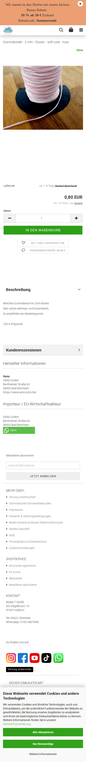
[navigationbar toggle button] (81, 30)
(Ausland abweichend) (66, 186)
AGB (12, 535)
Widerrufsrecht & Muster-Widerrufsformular (36, 522)
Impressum (16, 509)
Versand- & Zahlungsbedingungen (30, 516)
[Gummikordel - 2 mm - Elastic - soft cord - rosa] (43, 97)
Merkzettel (15, 578)
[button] (10, 218)
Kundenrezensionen (23, 350)
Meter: (7, 210)
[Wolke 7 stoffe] (6, 30)
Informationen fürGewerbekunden (30, 503)
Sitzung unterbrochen (22, 497)
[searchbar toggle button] (61, 30)
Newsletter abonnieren (23, 584)
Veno (79, 50)
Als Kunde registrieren (22, 565)
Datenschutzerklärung (17, 724)
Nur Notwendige (43, 743)
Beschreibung (18, 289)
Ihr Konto (15, 572)
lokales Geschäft (19, 528)
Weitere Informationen (43, 754)
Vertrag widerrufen (19, 669)
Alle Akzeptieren (43, 732)
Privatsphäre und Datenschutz (28, 541)
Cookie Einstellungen (22, 548)
